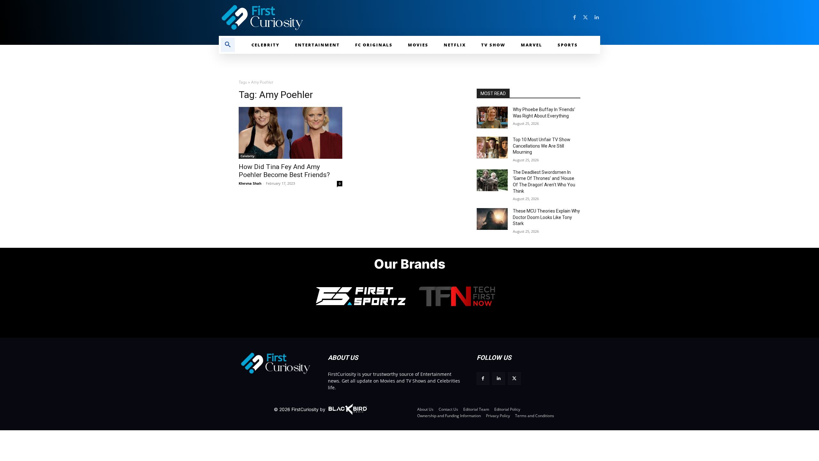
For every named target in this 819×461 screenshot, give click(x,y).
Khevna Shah (250, 183)
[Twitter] (585, 17)
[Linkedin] (596, 17)
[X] (514, 378)
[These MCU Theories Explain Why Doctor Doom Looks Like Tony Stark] (492, 219)
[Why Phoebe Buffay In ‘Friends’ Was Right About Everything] (492, 117)
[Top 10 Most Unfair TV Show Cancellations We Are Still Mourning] (492, 147)
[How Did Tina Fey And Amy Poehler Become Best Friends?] (290, 133)
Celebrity (247, 156)
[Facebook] (574, 17)
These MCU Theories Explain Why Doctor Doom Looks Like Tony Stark (546, 217)
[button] (228, 45)
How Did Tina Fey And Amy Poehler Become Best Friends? (284, 171)
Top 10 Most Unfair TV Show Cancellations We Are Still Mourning (541, 146)
